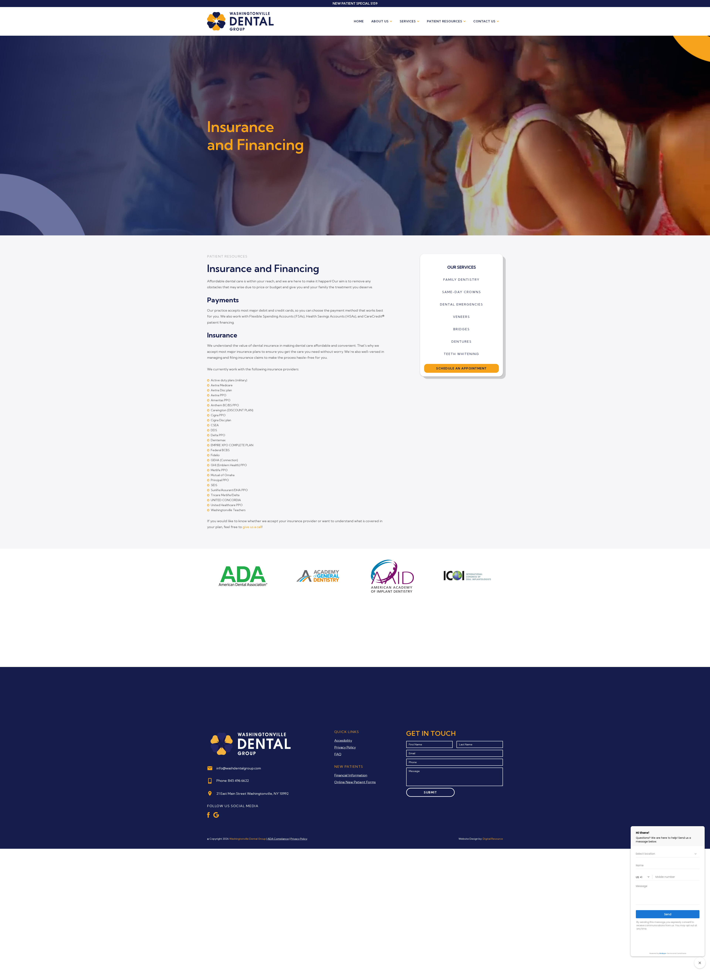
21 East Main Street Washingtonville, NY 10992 (252, 793)
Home (359, 21)
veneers (461, 317)
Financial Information (350, 775)
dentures (462, 341)
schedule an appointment (461, 368)
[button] (382, 21)
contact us (484, 21)
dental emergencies (461, 304)
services (408, 21)
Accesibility (343, 740)
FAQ (337, 754)
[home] (240, 21)
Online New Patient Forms (355, 782)
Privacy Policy (345, 747)
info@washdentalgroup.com (238, 768)
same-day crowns (461, 292)
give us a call (252, 527)
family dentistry (461, 279)
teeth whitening (461, 354)
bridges (461, 329)
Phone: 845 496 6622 (232, 780)
